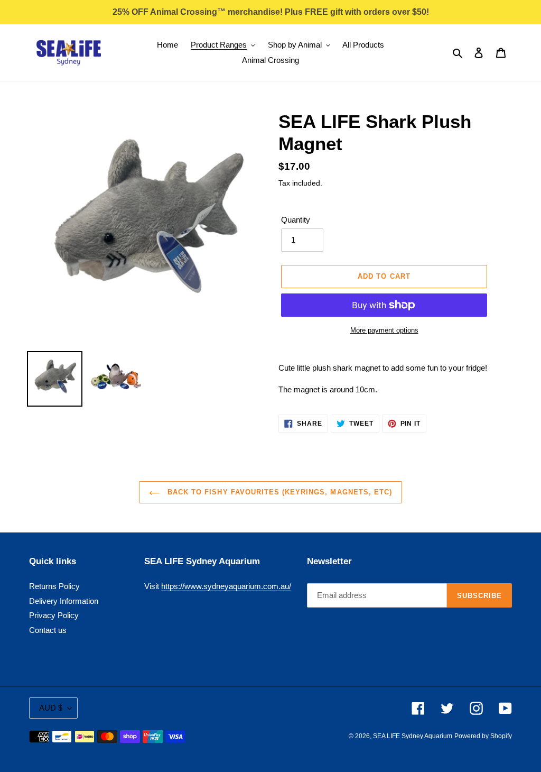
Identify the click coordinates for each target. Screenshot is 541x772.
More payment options (384, 330)
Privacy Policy (54, 615)
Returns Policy (54, 586)
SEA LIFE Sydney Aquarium (412, 736)
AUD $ (50, 707)
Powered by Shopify (483, 736)
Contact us (48, 630)
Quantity (295, 219)
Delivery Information (63, 600)
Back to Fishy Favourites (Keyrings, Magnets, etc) (278, 492)
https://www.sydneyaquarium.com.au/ (226, 586)
